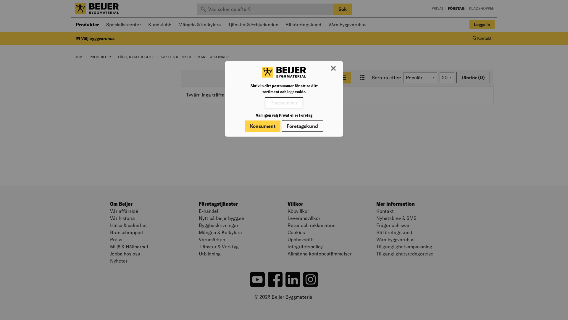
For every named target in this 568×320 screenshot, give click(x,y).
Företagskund (302, 126)
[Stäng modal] (333, 69)
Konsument (262, 126)
